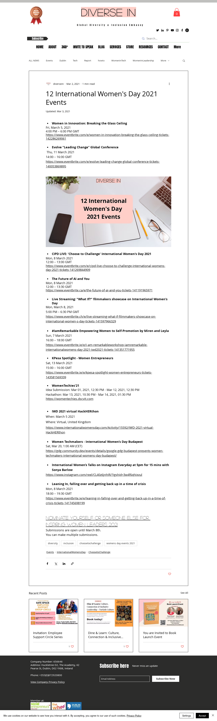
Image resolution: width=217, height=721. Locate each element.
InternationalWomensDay (71, 552)
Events (49, 60)
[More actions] (169, 84)
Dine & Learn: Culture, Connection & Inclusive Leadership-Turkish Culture (107, 635)
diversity (53, 543)
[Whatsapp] (187, 30)
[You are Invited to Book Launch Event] (163, 613)
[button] (176, 12)
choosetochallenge (90, 543)
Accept (202, 715)
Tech (75, 60)
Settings (186, 715)
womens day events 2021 (120, 543)
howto (101, 60)
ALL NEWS (34, 60)
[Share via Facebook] (47, 563)
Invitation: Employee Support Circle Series (48, 635)
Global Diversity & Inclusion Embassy (110, 25)
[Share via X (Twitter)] (55, 563)
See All (184, 592)
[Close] (213, 715)
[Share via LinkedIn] (64, 563)
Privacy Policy (134, 715)
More (163, 60)
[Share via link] (72, 563)
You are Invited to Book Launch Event (159, 635)
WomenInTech (118, 60)
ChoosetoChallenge (99, 552)
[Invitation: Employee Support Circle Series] (53, 613)
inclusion (68, 543)
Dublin (63, 60)
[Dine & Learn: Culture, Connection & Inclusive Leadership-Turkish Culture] (108, 613)
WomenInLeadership (143, 60)
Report (87, 60)
